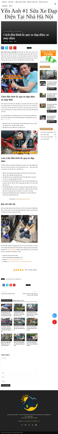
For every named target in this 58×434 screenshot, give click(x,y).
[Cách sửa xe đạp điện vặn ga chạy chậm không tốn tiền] (32, 337)
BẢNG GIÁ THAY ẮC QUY (32, 2)
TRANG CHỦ (4, 2)
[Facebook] (22, 425)
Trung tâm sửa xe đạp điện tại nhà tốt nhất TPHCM (30, 294)
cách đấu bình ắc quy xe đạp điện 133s (13, 279)
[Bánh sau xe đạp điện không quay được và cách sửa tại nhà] (6, 337)
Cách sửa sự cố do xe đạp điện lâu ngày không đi (19, 328)
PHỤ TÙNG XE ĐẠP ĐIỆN (47, 137)
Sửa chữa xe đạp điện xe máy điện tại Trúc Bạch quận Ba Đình (47, 76)
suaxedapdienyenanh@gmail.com (32, 421)
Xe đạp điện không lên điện (8, 293)
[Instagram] (25, 425)
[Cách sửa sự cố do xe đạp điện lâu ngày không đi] (19, 321)
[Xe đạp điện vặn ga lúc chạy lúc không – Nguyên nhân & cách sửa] (32, 307)
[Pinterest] (29, 425)
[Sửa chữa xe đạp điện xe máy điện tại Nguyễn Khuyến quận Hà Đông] (43, 105)
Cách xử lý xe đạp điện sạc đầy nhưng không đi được (19, 344)
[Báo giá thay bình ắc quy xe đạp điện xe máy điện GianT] (43, 117)
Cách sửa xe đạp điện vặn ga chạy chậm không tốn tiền (32, 344)
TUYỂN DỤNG (4, 5)
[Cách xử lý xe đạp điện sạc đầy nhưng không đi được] (19, 337)
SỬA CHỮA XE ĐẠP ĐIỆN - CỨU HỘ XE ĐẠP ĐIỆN (12, 31)
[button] (55, 4)
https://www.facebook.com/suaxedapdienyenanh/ (20, 261)
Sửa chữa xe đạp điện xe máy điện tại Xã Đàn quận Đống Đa (52, 95)
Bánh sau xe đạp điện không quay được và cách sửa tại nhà (6, 344)
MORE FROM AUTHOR (18, 300)
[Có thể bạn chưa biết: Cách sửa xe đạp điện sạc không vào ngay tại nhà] (6, 321)
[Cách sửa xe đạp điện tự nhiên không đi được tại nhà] (32, 321)
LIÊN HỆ (10, 5)
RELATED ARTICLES (6, 300)
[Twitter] (36, 425)
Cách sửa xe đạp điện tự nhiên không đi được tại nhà (32, 328)
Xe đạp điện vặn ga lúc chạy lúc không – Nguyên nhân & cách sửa (32, 314)
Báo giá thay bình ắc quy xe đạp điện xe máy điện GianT (51, 118)
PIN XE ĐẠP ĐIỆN (45, 139)
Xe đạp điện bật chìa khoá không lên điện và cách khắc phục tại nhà (6, 314)
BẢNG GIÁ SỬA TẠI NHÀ (21, 2)
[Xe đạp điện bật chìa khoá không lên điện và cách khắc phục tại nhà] (6, 307)
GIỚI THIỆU (10, 2)
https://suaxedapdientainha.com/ (15, 259)
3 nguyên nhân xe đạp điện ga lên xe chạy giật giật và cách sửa (19, 314)
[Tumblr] (32, 425)
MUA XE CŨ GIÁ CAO (43, 2)
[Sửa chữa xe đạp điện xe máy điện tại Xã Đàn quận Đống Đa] (43, 95)
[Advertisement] (19, 273)
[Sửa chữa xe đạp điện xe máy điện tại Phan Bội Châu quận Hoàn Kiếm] (43, 83)
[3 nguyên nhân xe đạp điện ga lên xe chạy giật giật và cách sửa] (19, 307)
